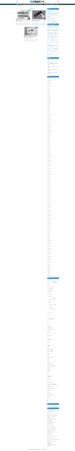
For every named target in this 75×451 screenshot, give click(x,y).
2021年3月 (48, 211)
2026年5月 (48, 84)
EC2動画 (56, 414)
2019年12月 (49, 242)
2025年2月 (48, 115)
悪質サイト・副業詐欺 (50, 351)
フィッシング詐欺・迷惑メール (51, 308)
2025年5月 (48, 109)
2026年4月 (48, 86)
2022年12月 (49, 168)
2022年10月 (49, 172)
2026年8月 (48, 78)
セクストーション (49, 294)
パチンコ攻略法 (49, 302)
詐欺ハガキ (48, 378)
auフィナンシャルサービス (51, 414)
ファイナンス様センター (50, 439)
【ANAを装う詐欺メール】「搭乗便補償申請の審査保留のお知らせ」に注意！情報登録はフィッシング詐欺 (53, 27)
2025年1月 (48, 117)
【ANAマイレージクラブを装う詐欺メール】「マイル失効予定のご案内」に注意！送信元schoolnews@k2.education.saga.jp (52, 33)
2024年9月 (48, 125)
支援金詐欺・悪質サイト (50, 357)
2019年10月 (49, 246)
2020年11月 (48, 219)
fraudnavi (53, 21)
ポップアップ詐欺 (49, 312)
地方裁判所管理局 (56, 439)
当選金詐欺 (48, 345)
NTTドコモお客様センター (51, 423)
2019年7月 (48, 252)
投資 (48, 355)
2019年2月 (48, 262)
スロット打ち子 (49, 292)
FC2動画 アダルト (50, 416)
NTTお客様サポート (50, 420)
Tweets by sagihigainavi (50, 405)
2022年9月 (48, 174)
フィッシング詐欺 (49, 306)
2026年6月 (48, 82)
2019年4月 (48, 258)
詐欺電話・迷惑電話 (49, 386)
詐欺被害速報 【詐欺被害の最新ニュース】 (52, 384)
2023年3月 (48, 162)
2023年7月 (48, 154)
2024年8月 (48, 127)
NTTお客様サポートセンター (51, 421)
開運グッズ (48, 396)
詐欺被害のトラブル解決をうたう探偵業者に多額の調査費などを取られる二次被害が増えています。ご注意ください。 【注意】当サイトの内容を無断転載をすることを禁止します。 (37, 4)
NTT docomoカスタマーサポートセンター (52, 418)
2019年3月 (48, 260)
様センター (56, 441)
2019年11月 (48, 244)
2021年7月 (48, 203)
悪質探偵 (48, 353)
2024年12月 (49, 119)
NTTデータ (55, 422)
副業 (48, 333)
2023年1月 (48, 166)
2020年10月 (49, 221)
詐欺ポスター (49, 380)
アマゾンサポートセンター (51, 434)
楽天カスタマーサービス (50, 440)
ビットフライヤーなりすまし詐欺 (51, 304)
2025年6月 (48, 107)
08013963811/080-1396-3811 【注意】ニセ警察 (53, 52)
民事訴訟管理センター (50, 443)
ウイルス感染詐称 (49, 290)
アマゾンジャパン (50, 435)
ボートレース (49, 310)
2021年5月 (48, 207)
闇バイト (48, 398)
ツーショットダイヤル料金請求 (51, 298)
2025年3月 (48, 113)
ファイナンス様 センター (50, 438)
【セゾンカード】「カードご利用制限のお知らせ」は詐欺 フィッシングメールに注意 (53, 49)
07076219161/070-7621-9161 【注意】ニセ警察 (53, 43)
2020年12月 (49, 217)
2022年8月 (48, 176)
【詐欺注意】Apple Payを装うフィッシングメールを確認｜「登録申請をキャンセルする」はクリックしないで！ (53, 46)
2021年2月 (48, 213)
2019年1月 (48, 264)
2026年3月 (48, 88)
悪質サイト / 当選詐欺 (50, 349)
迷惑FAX (48, 390)
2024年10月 (49, 123)
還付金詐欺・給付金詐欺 (50, 394)
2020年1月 (48, 240)
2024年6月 (48, 131)
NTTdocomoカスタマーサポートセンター (52, 419)
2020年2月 (48, 238)
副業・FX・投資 (49, 335)
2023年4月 (48, 160)
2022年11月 (48, 170)
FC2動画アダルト (55, 415)
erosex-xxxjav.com (50, 415)
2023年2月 (48, 164)
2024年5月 (48, 133)
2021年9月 (48, 199)
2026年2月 (48, 90)
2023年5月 (48, 158)
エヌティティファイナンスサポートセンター (52, 436)
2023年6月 (48, 156)
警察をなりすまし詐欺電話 (50, 388)
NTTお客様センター (50, 422)
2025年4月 (48, 111)
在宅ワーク (48, 341)
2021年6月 (48, 205)
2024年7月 (48, 129)
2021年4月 (48, 209)
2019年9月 (48, 248)
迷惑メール (48, 392)
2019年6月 (48, 254)
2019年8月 (48, 250)
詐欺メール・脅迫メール (50, 382)
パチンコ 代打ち (49, 300)
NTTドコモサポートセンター (51, 424)
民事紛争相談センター (50, 442)
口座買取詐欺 (49, 339)
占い (48, 337)
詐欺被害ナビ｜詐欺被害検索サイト (37, 449)
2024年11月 (48, 121)
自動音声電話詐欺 (49, 376)
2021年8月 (48, 201)
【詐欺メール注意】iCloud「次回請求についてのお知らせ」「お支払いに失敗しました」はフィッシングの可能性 (53, 37)
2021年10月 (49, 197)
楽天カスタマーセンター (50, 441)
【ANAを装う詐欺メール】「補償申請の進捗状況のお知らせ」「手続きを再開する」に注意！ (53, 30)
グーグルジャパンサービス (51, 437)
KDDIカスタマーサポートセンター (51, 417)
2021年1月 (48, 215)
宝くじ (48, 343)
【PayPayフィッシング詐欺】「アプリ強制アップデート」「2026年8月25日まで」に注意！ (53, 40)
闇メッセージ (49, 400)
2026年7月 (48, 80)
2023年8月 (48, 152)
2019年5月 (48, 256)
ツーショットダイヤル (50, 296)
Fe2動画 (54, 416)
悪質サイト (48, 347)
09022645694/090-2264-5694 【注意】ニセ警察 (53, 54)
